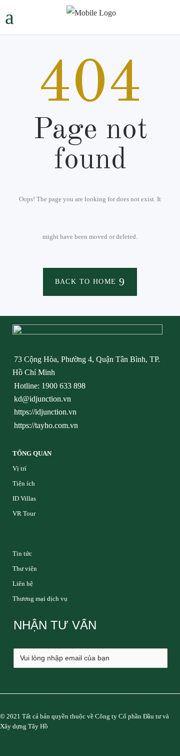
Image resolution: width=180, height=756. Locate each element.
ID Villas (24, 498)
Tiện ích (23, 483)
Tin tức (22, 553)
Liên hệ (22, 583)
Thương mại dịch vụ (40, 598)
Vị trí (19, 468)
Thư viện (24, 568)
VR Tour (24, 513)
